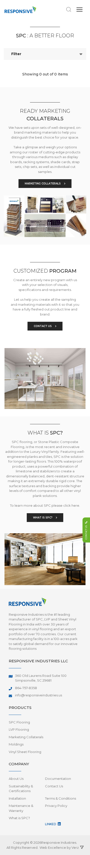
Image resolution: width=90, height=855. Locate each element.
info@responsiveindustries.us (38, 695)
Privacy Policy (56, 806)
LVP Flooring (19, 729)
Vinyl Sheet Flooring (25, 752)
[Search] (68, 9)
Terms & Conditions (60, 798)
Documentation (58, 779)
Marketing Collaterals (26, 737)
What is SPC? (19, 818)
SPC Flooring (19, 722)
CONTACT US (43, 326)
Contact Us (54, 786)
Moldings (16, 744)
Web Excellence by (59, 847)
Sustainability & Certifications (21, 788)
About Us (16, 779)
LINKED (51, 824)
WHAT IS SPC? (43, 517)
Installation (17, 798)
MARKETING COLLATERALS (43, 183)
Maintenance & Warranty (21, 808)
